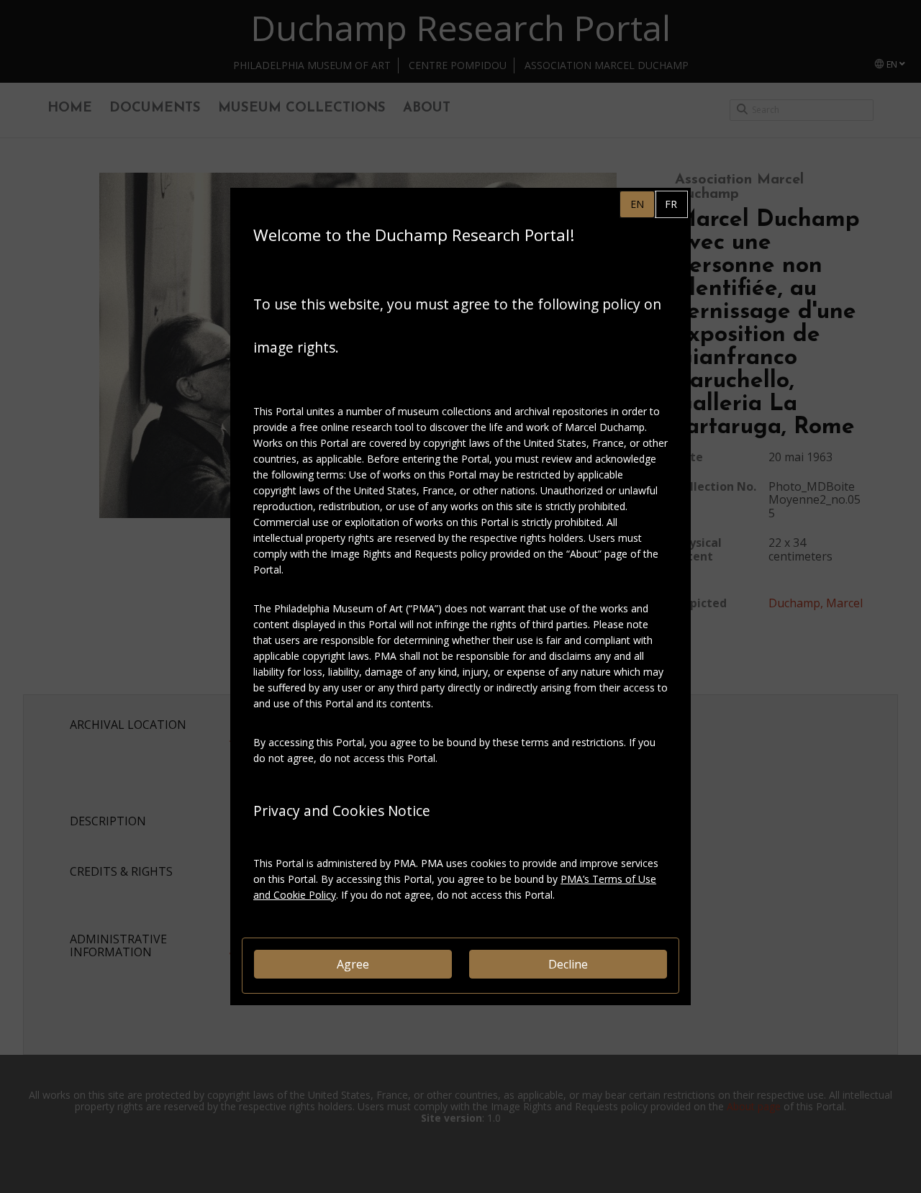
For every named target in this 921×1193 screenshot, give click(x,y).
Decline (568, 964)
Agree (353, 964)
